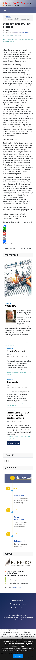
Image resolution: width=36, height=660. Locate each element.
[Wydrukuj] (18, 238)
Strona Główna (19, 600)
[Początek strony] (33, 657)
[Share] (18, 241)
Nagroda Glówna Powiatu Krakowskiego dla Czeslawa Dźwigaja (18, 415)
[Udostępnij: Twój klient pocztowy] (18, 236)
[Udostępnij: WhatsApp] (18, 228)
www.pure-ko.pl (16, 587)
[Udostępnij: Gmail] (18, 233)
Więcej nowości (13, 443)
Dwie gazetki (12, 382)
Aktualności (25, 32)
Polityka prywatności (18, 604)
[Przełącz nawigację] (5, 10)
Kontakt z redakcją (18, 608)
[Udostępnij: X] (18, 231)
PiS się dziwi (10, 306)
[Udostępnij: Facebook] (18, 226)
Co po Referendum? (16, 351)
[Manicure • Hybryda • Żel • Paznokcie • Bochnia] (18, 563)
